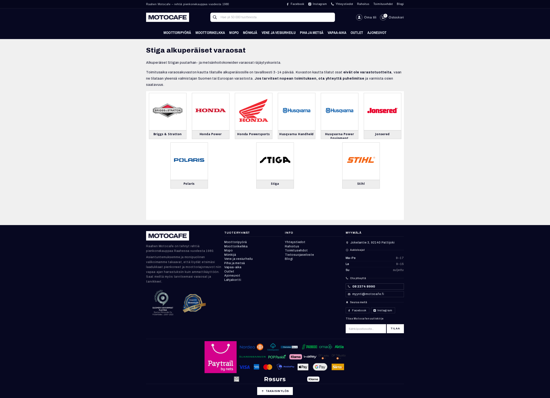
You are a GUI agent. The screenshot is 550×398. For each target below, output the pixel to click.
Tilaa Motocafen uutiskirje (365, 318)
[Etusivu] (167, 17)
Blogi (289, 258)
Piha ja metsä (311, 32)
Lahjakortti (232, 279)
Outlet (357, 32)
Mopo (234, 32)
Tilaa (395, 328)
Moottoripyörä (177, 32)
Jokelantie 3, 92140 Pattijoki (372, 242)
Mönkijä (250, 32)
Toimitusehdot (296, 250)
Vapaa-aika (337, 32)
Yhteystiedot (295, 242)
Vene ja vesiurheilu (279, 32)
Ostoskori (396, 17)
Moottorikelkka (210, 32)
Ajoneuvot (377, 32)
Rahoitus (292, 246)
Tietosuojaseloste (299, 254)
